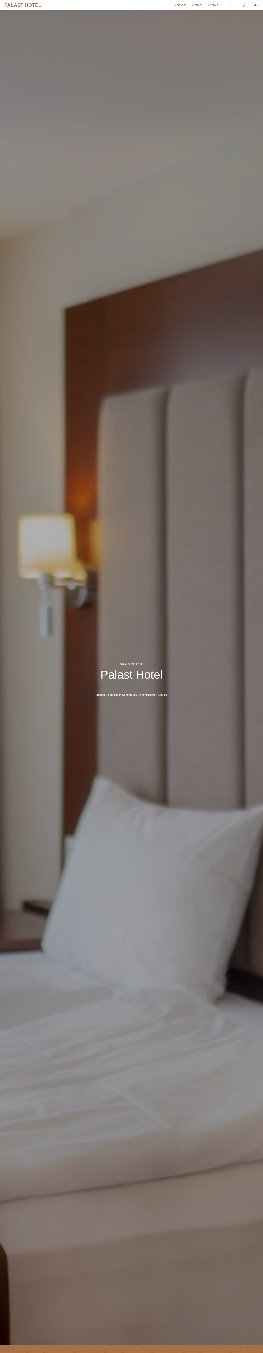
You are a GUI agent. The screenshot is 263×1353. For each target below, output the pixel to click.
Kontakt (213, 5)
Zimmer (197, 5)
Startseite (180, 5)
